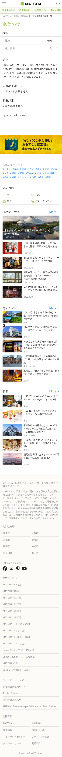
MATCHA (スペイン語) (14, 643)
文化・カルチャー (45, 201)
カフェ (7, 169)
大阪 (31, 169)
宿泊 (54, 169)
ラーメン (24, 177)
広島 (22, 173)
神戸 (54, 173)
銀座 (14, 173)
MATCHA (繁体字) (12, 597)
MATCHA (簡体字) (12, 617)
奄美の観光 (9, 10)
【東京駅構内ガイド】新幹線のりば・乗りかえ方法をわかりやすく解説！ (41, 359)
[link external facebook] (5, 569)
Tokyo (30, 173)
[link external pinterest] (18, 569)
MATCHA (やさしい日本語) (16, 637)
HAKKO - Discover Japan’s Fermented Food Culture (29, 706)
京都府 (6, 539)
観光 (9, 201)
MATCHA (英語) (11, 591)
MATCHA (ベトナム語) (14, 630)
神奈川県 (7, 553)
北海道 (35, 539)
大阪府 (35, 533)
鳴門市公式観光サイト (14, 699)
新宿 (49, 177)
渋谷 (46, 173)
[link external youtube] (25, 569)
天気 (6, 173)
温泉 (39, 169)
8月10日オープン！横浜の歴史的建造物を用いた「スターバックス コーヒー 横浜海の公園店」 (41, 275)
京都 (24, 169)
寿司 (47, 169)
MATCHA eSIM (10, 663)
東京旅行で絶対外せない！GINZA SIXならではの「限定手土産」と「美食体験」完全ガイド (40, 428)
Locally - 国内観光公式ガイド (17, 669)
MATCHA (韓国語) (12, 610)
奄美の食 (26, 10)
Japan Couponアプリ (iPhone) (18, 650)
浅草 (16, 169)
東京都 (6, 533)
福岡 (39, 173)
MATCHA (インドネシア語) (16, 624)
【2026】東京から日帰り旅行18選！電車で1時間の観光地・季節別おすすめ (41, 315)
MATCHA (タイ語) (12, 604)
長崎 (6, 177)
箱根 (14, 177)
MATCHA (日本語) (12, 584)
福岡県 (6, 546)
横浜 (41, 177)
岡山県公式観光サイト (14, 686)
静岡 (34, 177)
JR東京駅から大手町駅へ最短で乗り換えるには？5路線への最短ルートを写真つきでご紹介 (41, 344)
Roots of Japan (11, 693)
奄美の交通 (42, 10)
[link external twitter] (12, 569)
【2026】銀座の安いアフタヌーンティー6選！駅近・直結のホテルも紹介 (41, 443)
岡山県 (35, 553)
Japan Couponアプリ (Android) (19, 656)
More (53, 211)
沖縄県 (35, 546)
